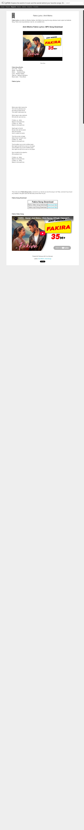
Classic (3, 7)
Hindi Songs (48, 258)
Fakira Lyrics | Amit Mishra (42, 15)
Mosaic (19, 7)
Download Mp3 (52, 207)
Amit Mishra (41, 258)
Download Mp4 (52, 205)
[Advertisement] (42, 94)
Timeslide (35, 7)
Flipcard (8, 7)
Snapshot (29, 7)
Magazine (13, 7)
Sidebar (24, 7)
